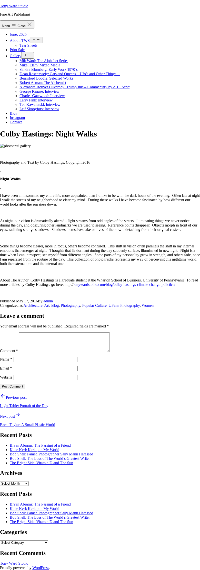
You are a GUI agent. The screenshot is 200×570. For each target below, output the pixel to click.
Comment (9, 351)
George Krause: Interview (40, 91)
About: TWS (20, 40)
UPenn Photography (124, 305)
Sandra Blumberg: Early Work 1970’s (49, 69)
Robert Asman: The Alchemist (43, 83)
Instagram (17, 118)
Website (6, 377)
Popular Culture (94, 305)
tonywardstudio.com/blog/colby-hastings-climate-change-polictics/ (124, 284)
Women (148, 305)
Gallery (15, 56)
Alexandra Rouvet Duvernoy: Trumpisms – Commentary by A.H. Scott (75, 87)
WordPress (40, 568)
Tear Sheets (28, 45)
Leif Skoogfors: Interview (39, 109)
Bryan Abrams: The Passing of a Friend (40, 445)
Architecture (32, 305)
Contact (16, 122)
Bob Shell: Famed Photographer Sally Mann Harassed (51, 454)
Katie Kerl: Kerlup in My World (34, 450)
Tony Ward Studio (14, 6)
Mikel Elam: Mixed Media (40, 65)
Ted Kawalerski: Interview (40, 104)
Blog (13, 113)
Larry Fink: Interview (36, 100)
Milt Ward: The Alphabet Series (44, 61)
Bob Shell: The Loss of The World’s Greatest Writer (50, 458)
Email (6, 368)
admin (48, 301)
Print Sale (17, 50)
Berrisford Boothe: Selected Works (46, 78)
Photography (70, 305)
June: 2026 (18, 34)
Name (6, 359)
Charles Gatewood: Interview (42, 96)
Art (46, 305)
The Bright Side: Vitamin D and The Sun (41, 463)
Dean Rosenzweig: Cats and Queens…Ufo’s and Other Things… (70, 74)
